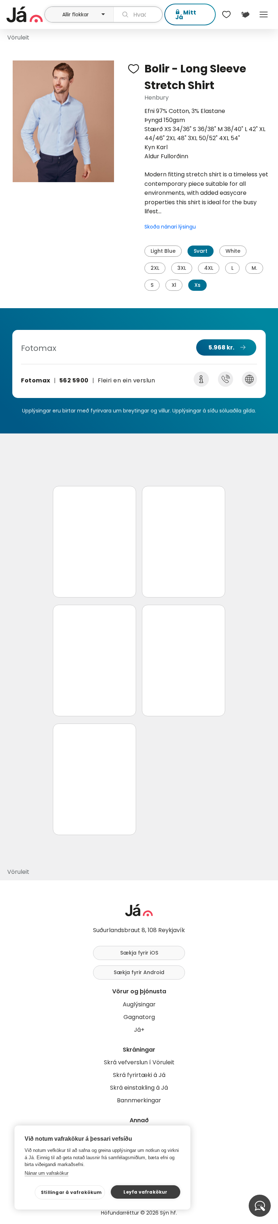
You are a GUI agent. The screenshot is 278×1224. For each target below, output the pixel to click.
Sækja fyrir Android (139, 972)
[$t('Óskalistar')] (227, 14)
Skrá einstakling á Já (139, 1087)
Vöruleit (18, 37)
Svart (200, 251)
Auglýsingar (139, 1004)
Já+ (139, 1030)
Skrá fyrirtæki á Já (139, 1075)
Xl (174, 285)
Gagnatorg (139, 1017)
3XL (181, 268)
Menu (263, 14)
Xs (197, 285)
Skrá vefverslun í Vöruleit (139, 1062)
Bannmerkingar (139, 1100)
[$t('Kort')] (245, 14)
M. (254, 268)
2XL (155, 268)
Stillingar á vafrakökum (71, 1192)
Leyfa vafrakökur (145, 1192)
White (233, 251)
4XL (208, 268)
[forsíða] (25, 14)
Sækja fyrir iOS (139, 952)
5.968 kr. (221, 347)
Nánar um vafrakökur (46, 1173)
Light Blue (163, 251)
